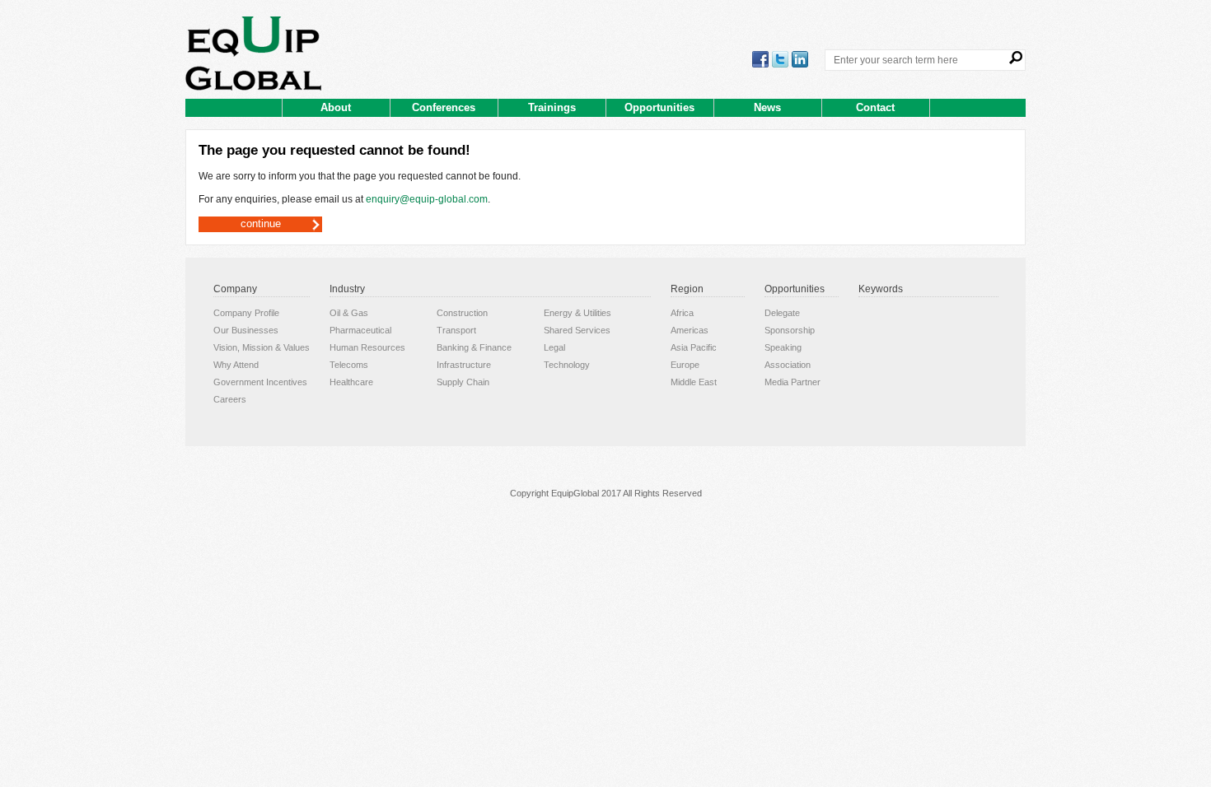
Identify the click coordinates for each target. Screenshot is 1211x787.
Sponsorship (789, 330)
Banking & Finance (474, 347)
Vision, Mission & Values (261, 347)
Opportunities (659, 107)
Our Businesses (245, 330)
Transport (456, 330)
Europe (685, 365)
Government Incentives (260, 382)
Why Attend (236, 365)
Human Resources (367, 347)
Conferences (443, 107)
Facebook (760, 59)
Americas (689, 330)
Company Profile (246, 313)
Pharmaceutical (360, 330)
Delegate (782, 313)
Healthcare (351, 382)
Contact (875, 107)
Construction (462, 313)
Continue (261, 223)
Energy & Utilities (577, 313)
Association (787, 365)
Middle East (694, 382)
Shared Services (577, 330)
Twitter (780, 59)
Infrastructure (464, 365)
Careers (229, 399)
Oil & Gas (349, 313)
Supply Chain (463, 382)
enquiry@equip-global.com (427, 199)
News (767, 107)
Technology (567, 365)
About (335, 107)
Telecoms (349, 365)
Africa (682, 313)
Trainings (552, 107)
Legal (554, 347)
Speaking (783, 347)
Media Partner (792, 382)
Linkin (800, 59)
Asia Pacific (694, 347)
